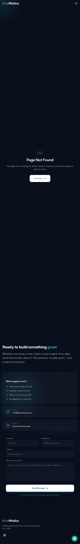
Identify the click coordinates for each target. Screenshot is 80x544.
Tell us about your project (14, 460)
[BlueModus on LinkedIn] (4, 535)
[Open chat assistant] (75, 539)
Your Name (10, 438)
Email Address (46, 438)
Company (9, 449)
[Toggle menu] (76, 3)
